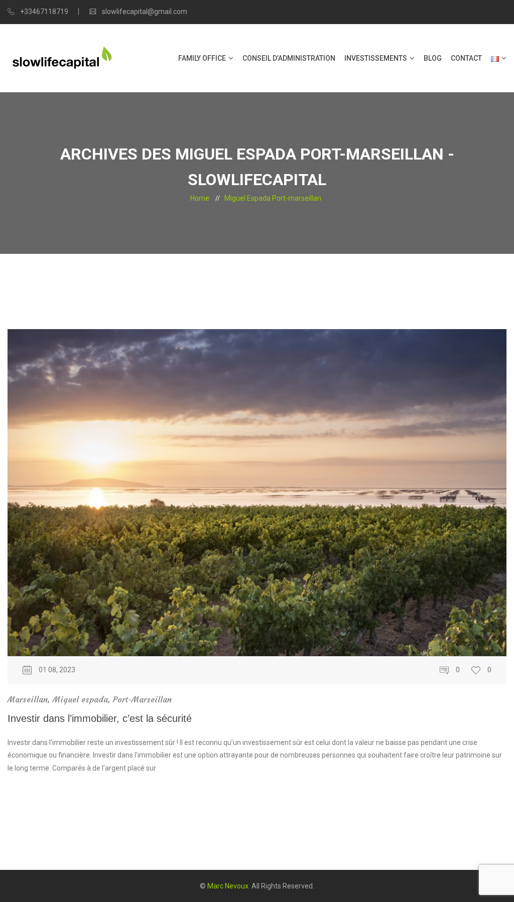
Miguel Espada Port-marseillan (272, 198)
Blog (433, 58)
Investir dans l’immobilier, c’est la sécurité (100, 718)
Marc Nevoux (227, 886)
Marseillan (28, 699)
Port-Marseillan (142, 699)
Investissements (375, 58)
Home (199, 198)
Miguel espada (80, 699)
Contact (466, 58)
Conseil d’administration (288, 58)
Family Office (202, 58)
